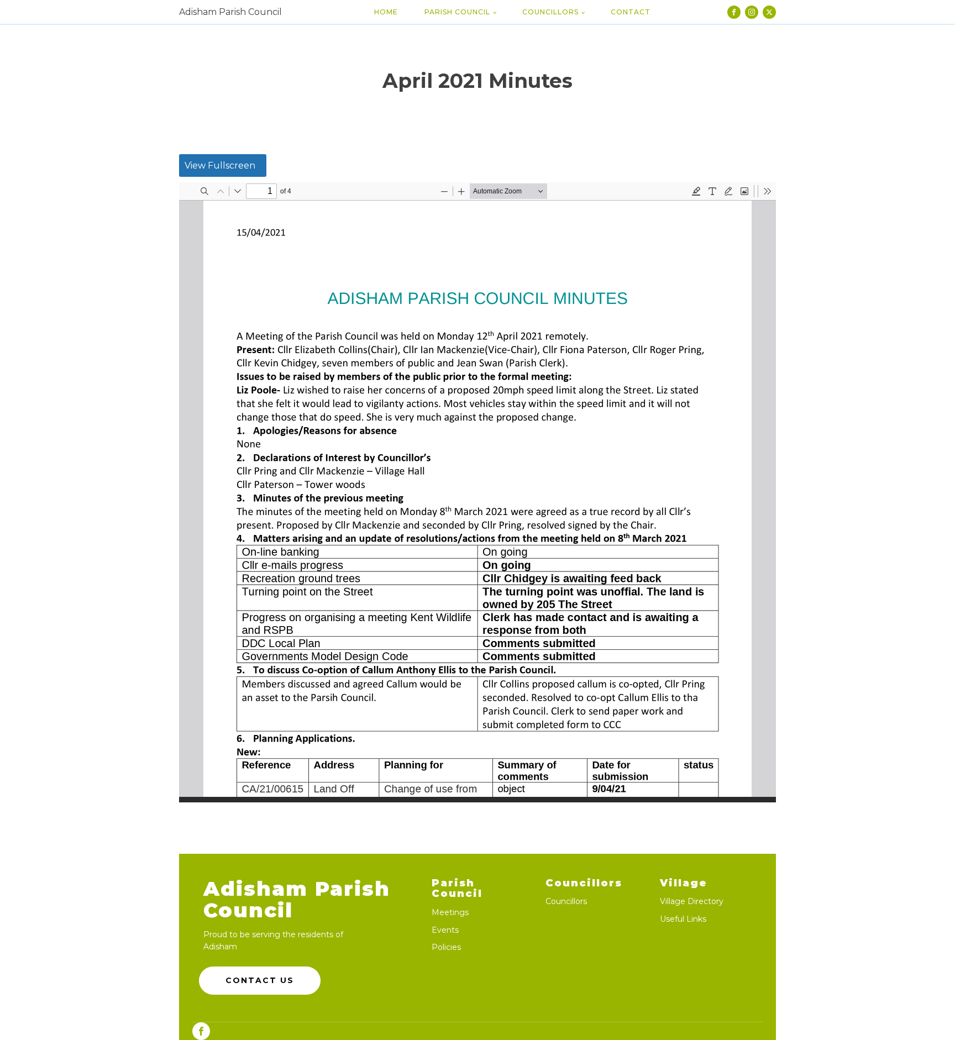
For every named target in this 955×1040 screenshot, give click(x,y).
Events (445, 930)
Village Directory (691, 901)
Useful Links (683, 919)
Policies (446, 947)
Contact (630, 12)
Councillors (550, 12)
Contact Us (259, 980)
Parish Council (457, 12)
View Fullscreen (220, 165)
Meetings (450, 912)
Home (386, 12)
